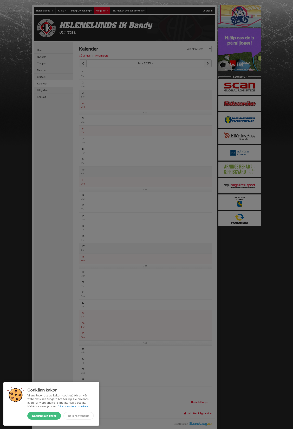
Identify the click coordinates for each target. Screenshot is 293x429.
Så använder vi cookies (73, 406)
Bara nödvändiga (78, 416)
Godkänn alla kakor (44, 416)
